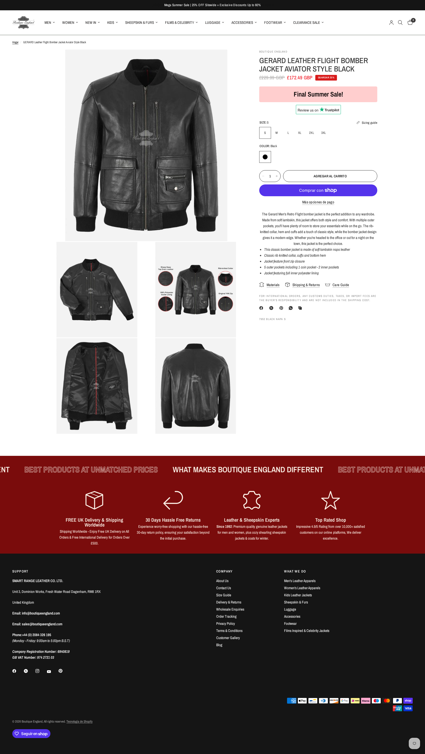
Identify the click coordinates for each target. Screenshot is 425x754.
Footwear (290, 623)
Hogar (15, 42)
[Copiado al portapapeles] (301, 308)
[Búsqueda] (400, 22)
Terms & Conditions (229, 630)
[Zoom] (234, 60)
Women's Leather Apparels (302, 587)
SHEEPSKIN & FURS (139, 22)
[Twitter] (29, 671)
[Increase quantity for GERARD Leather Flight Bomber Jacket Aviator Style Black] (276, 176)
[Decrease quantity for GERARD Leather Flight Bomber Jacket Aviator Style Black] (263, 176)
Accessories (292, 616)
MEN (48, 22)
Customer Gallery (228, 637)
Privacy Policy (225, 623)
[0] (409, 22)
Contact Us (223, 587)
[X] (272, 308)
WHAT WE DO (295, 571)
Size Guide (223, 595)
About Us (222, 580)
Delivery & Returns (228, 602)
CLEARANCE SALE (306, 22)
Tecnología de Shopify (79, 721)
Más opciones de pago (318, 202)
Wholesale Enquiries (230, 609)
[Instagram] (40, 671)
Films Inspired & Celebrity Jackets (306, 630)
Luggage (290, 609)
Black (265, 157)
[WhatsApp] (292, 308)
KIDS (110, 22)
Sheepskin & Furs (296, 602)
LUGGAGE (212, 22)
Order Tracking (226, 616)
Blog (219, 644)
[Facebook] (262, 308)
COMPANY (224, 571)
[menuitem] (50, 22)
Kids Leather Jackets (298, 595)
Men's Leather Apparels (300, 580)
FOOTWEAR (273, 22)
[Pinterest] (282, 308)
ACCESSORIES (242, 22)
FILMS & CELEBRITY (179, 22)
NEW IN (90, 22)
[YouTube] (52, 671)
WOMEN (68, 22)
